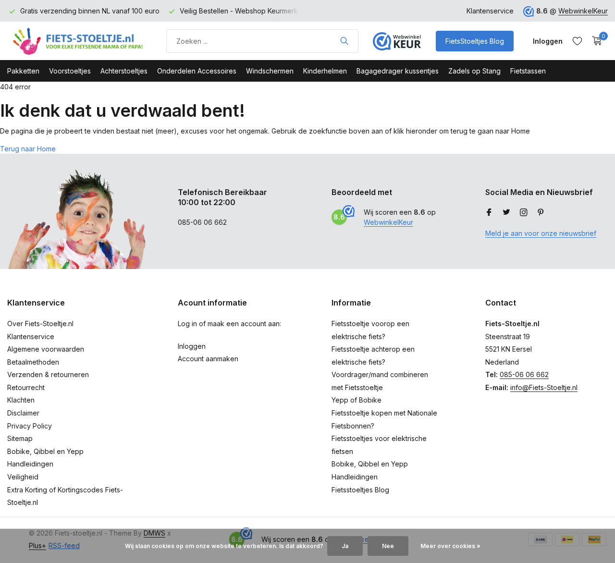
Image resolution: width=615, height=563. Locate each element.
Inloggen (192, 346)
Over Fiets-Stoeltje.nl (40, 323)
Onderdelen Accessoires (196, 71)
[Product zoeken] (344, 41)
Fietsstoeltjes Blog (360, 490)
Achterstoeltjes (124, 71)
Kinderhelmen (325, 71)
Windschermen (270, 71)
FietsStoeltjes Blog (474, 41)
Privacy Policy (29, 426)
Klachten (21, 400)
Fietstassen (528, 71)
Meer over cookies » (450, 546)
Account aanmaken (208, 359)
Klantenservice (490, 11)
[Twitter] (506, 213)
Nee (388, 546)
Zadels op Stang (474, 71)
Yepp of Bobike (356, 400)
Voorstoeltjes (70, 71)
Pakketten (23, 71)
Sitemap (20, 438)
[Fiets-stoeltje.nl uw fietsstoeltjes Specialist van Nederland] (79, 41)
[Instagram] (524, 213)
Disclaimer (23, 413)
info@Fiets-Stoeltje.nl (544, 387)
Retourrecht (26, 387)
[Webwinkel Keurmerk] (397, 41)
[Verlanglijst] (577, 41)
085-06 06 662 (524, 374)
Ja (345, 546)
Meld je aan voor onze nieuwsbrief (540, 233)
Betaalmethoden (33, 362)
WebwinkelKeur (583, 11)
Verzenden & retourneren (48, 374)
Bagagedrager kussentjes (398, 71)
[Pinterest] (541, 213)
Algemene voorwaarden (45, 349)
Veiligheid (22, 477)
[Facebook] (489, 213)
